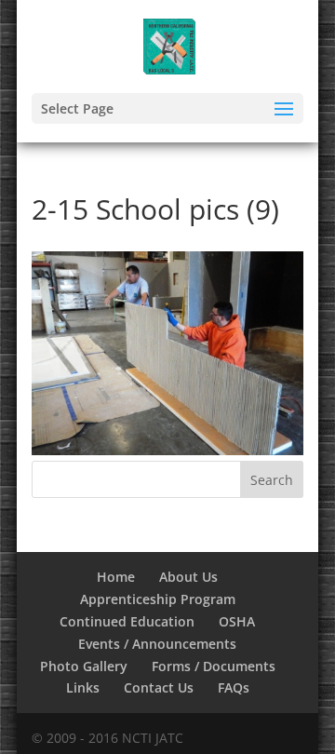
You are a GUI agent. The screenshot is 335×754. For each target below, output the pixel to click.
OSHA (237, 621)
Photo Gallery (83, 666)
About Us (188, 577)
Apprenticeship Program (157, 599)
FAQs (233, 687)
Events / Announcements (157, 644)
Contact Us (159, 687)
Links (83, 687)
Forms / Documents (213, 666)
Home (116, 577)
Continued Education (127, 621)
